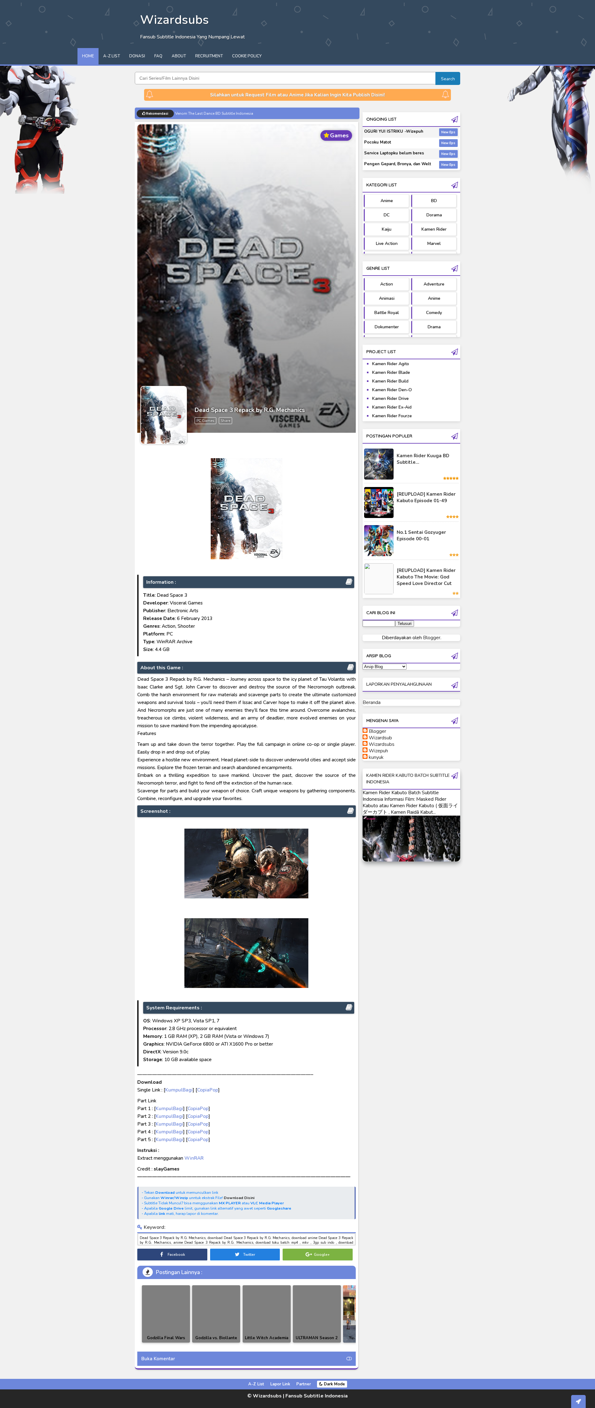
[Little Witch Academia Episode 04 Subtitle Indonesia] (267, 1314)
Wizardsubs (381, 744)
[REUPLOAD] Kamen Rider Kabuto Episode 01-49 (426, 497)
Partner (303, 1384)
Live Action (387, 243)
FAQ (158, 56)
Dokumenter (387, 327)
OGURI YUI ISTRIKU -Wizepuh (393, 131)
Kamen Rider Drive (390, 398)
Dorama (434, 215)
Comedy (434, 313)
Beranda (372, 702)
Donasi (137, 56)
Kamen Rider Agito (390, 364)
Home (88, 56)
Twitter (248, 1254)
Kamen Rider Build (390, 381)
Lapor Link (280, 1384)
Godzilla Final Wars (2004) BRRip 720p (166, 1341)
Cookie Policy (247, 56)
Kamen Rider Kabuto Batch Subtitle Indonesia (214, 113)
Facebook (176, 1254)
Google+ (321, 1254)
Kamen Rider (434, 229)
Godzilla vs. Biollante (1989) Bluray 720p (216, 1341)
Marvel (434, 243)
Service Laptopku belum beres (394, 153)
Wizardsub (380, 737)
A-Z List (111, 56)
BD (434, 201)
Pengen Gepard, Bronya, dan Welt (397, 164)
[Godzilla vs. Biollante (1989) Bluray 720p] (216, 1314)
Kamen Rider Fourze (392, 416)
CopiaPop (207, 1090)
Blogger (431, 637)
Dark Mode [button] (334, 1384)
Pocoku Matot (377, 142)
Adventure (434, 284)
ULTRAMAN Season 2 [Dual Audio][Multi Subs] (317, 1342)
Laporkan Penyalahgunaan (399, 684)
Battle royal (386, 313)
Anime (387, 201)
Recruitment (209, 56)
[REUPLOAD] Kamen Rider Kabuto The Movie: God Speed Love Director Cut (426, 577)
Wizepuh (378, 750)
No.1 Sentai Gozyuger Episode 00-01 (421, 535)
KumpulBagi (179, 1090)
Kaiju (386, 229)
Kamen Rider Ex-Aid (392, 407)
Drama (434, 327)
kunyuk (376, 757)
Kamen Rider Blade (391, 372)
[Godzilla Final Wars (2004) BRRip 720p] (166, 1314)
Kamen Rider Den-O (392, 390)
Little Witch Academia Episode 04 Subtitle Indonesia (266, 1342)
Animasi (386, 298)
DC (387, 215)
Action (386, 284)
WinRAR (194, 1158)
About (179, 56)
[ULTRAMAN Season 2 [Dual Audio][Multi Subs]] (317, 1314)
